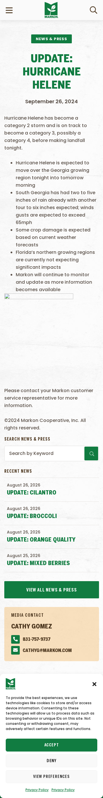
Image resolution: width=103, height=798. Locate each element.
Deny (51, 761)
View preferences (51, 777)
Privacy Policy (37, 789)
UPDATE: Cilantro (31, 493)
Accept (51, 745)
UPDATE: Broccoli (32, 516)
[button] (94, 684)
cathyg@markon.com (47, 651)
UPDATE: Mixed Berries (38, 563)
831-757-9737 (36, 639)
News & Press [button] (51, 39)
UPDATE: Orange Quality (41, 540)
